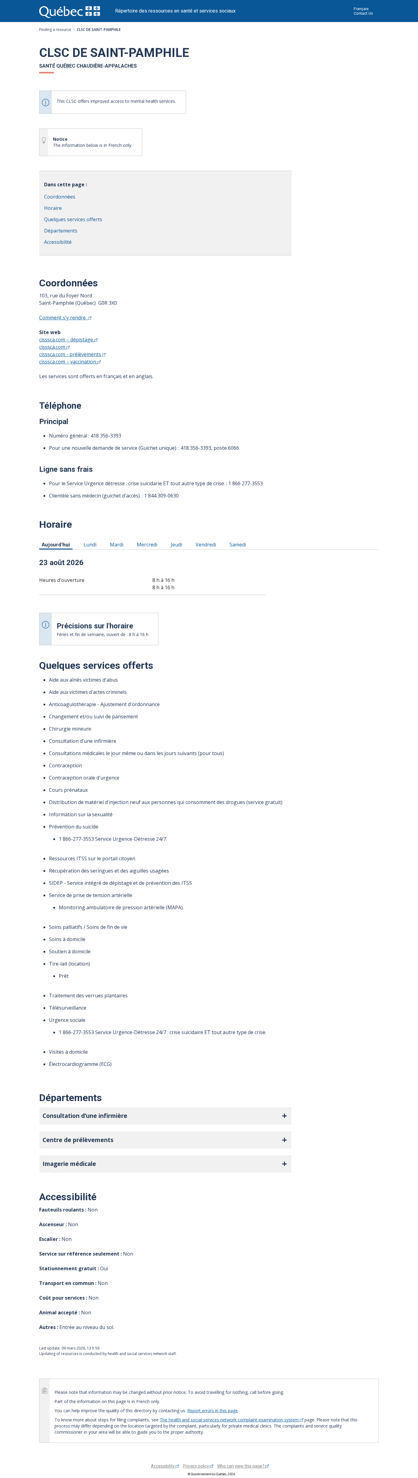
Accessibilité (58, 242)
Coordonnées (59, 196)
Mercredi (148, 544)
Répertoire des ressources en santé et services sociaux (175, 11)
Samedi (238, 544)
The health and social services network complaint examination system (230, 1420)
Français (361, 8)
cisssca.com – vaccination (68, 361)
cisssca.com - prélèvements (70, 354)
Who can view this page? (241, 1466)
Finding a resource (55, 29)
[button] (165, 1116)
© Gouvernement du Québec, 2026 (211, 1474)
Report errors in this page (212, 1410)
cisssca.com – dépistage (66, 339)
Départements (60, 230)
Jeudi (177, 544)
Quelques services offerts (73, 219)
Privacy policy (196, 1466)
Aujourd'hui (57, 544)
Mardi (118, 544)
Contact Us (363, 13)
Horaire (53, 208)
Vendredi (206, 544)
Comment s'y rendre (63, 317)
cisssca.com (52, 347)
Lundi (91, 544)
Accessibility (163, 1466)
